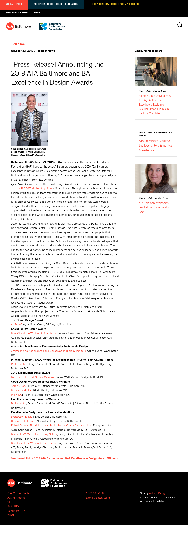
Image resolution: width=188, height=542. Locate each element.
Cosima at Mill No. (23, 421)
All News (19, 44)
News (37, 13)
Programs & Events (17, 13)
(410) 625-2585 (95, 493)
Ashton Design (157, 493)
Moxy (16, 395)
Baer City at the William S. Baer (34, 333)
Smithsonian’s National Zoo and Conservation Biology (48, 351)
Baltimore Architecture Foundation (56, 4)
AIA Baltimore (14, 4)
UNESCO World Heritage (34, 188)
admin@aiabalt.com (98, 498)
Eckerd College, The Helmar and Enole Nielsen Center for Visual (51, 425)
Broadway (21, 390)
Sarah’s (19, 386)
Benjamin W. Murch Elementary (34, 434)
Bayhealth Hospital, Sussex (32, 377)
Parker (18, 364)
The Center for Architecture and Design (114, 4)
